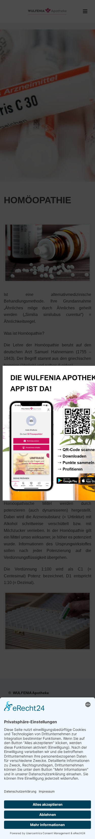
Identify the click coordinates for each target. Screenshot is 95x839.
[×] (47, 419)
